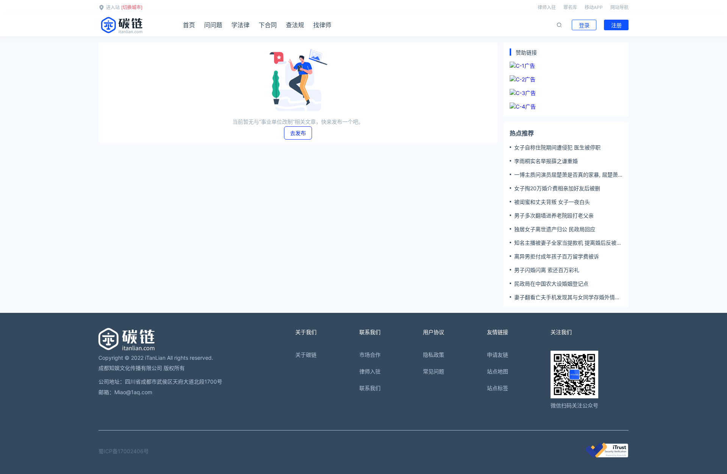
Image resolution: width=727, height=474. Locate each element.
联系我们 (370, 388)
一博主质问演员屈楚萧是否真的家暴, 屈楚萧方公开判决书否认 (566, 174)
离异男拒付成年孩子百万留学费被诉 (556, 256)
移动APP (594, 7)
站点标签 (497, 388)
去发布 (298, 133)
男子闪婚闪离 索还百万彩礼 (546, 270)
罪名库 (570, 7)
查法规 (295, 25)
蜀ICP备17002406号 (123, 451)
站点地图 (497, 371)
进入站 (113, 7)
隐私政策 (433, 354)
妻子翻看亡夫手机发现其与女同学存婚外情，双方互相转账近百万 (567, 297)
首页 (189, 25)
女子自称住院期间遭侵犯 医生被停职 (557, 147)
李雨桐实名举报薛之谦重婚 (546, 161)
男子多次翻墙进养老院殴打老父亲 (554, 215)
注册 (616, 25)
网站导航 (619, 7)
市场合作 (370, 354)
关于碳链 (306, 354)
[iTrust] (607, 455)
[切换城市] (131, 7)
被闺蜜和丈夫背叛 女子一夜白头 (552, 202)
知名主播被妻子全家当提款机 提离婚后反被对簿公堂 (568, 242)
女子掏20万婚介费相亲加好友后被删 (557, 188)
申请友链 (497, 354)
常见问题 (433, 371)
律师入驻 (547, 7)
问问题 (213, 25)
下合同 (268, 25)
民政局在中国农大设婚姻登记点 (551, 283)
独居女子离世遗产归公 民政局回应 (554, 229)
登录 (584, 25)
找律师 (322, 25)
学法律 (240, 25)
